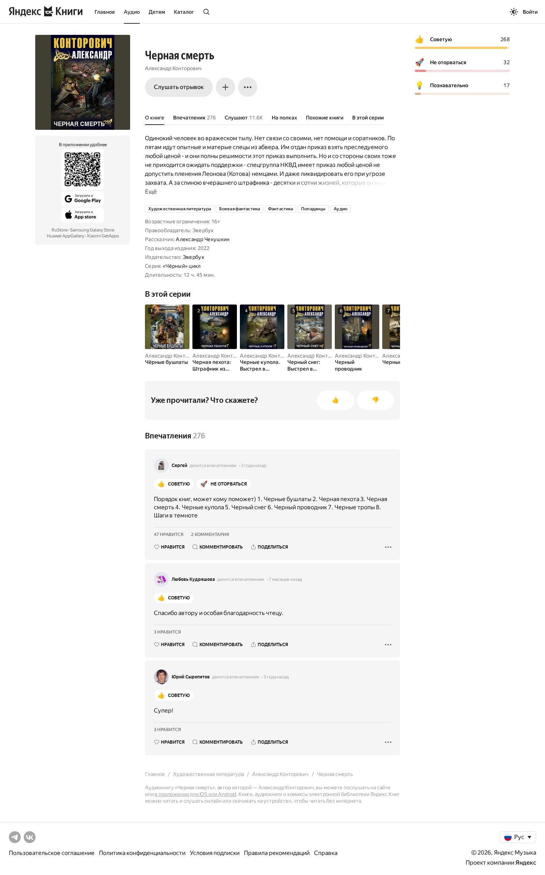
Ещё (151, 191)
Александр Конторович (173, 68)
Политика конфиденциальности (142, 852)
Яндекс (525, 862)
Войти (530, 12)
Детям (157, 12)
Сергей (179, 465)
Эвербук (193, 257)
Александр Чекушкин (202, 239)
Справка (325, 852)
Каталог (184, 12)
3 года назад (253, 465)
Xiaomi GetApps (103, 236)
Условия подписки (215, 852)
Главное (105, 12)
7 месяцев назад (285, 579)
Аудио (132, 12)
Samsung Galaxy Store (92, 230)
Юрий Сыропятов (191, 677)
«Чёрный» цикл (182, 266)
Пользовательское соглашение (52, 852)
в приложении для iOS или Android (195, 794)
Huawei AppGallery (65, 236)
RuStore (59, 230)
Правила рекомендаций (277, 852)
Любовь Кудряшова (193, 579)
